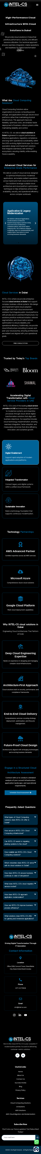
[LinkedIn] (23, 1055)
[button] (37, 4)
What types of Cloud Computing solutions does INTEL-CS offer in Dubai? (17, 820)
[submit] (37, 1137)
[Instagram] (17, 1055)
